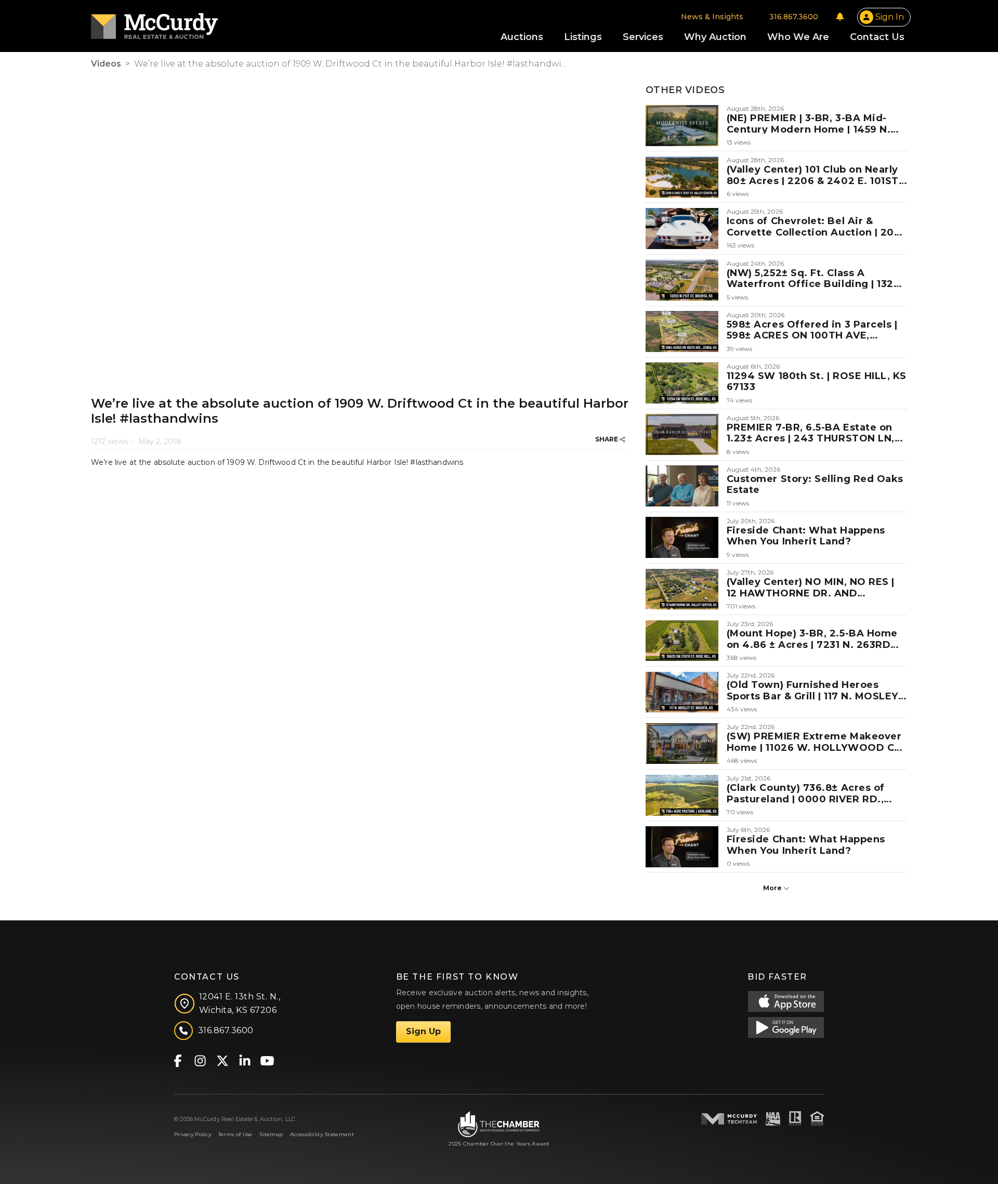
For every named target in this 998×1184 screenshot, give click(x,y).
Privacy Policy (192, 1134)
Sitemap (271, 1134)
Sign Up (423, 1031)
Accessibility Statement (322, 1134)
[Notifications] (840, 16)
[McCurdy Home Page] (154, 23)
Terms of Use (235, 1134)
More (773, 888)
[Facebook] (177, 1060)
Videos (106, 64)
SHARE (607, 439)
